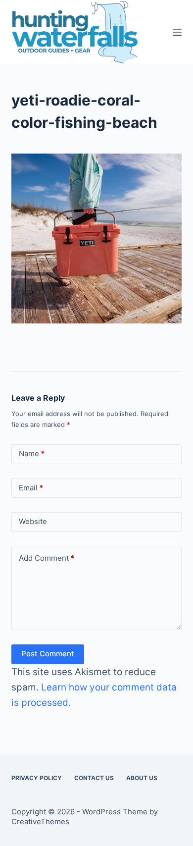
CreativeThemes (40, 821)
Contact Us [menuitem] (94, 778)
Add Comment (46, 558)
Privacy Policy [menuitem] (36, 778)
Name (32, 453)
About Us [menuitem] (141, 778)
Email (31, 487)
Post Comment (47, 653)
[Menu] (177, 32)
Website (33, 521)
